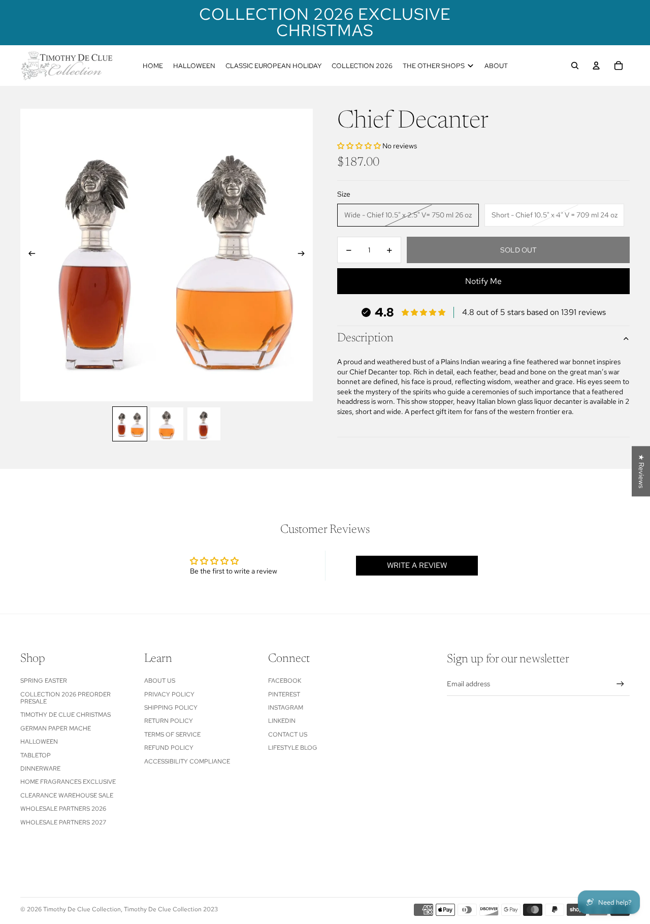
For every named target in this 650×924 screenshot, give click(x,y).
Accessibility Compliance (187, 761)
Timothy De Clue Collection (82, 909)
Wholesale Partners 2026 (63, 809)
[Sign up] (620, 684)
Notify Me (483, 281)
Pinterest (284, 694)
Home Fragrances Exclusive (68, 782)
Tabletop (35, 755)
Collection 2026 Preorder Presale (65, 698)
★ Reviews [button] (641, 471)
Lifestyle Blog (292, 748)
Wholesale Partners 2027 (63, 822)
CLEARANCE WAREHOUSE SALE (66, 795)
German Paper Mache (55, 728)
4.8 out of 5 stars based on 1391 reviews (534, 312)
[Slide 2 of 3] (166, 423)
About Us (159, 681)
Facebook (284, 681)
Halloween (39, 742)
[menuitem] (153, 65)
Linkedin (282, 721)
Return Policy (168, 721)
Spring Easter (43, 681)
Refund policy (168, 748)
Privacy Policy (169, 694)
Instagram (285, 708)
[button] (359, 145)
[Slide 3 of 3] (203, 423)
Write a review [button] (417, 565)
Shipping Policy (171, 708)
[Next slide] (304, 255)
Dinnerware (40, 768)
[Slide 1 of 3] (129, 423)
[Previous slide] (28, 255)
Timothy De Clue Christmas (65, 715)
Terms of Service (172, 734)
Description (365, 339)
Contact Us (287, 734)
